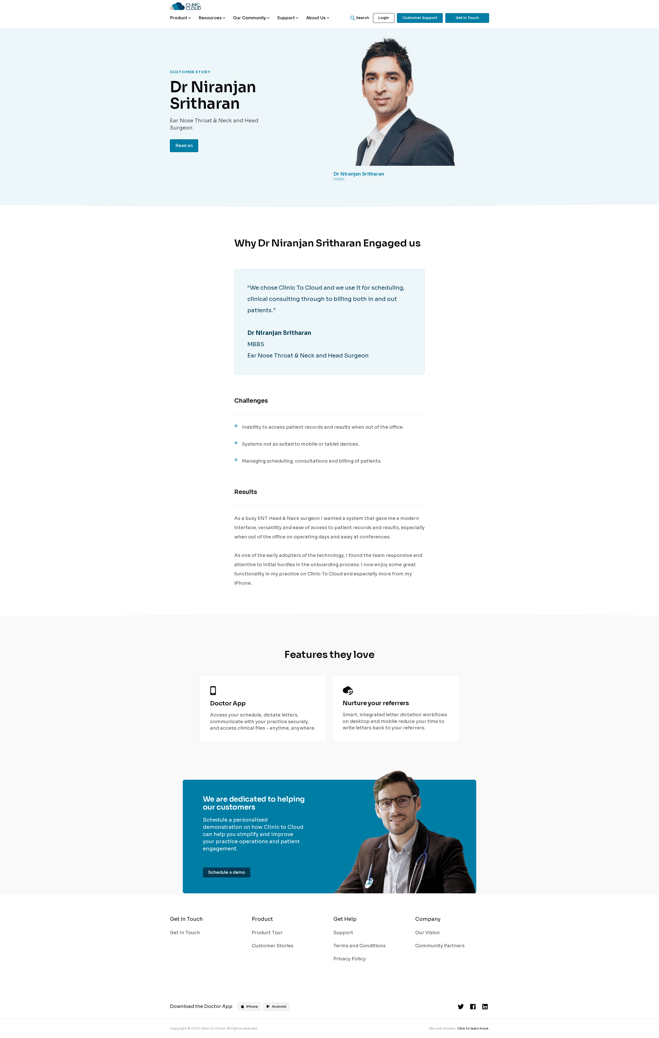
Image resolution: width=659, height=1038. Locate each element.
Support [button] (286, 18)
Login (383, 17)
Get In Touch (467, 17)
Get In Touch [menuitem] (185, 932)
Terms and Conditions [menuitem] (359, 946)
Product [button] (178, 18)
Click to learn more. (473, 1028)
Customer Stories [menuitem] (272, 946)
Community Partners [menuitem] (440, 946)
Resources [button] (210, 18)
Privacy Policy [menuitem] (349, 959)
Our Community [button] (249, 18)
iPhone (252, 1006)
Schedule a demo (226, 872)
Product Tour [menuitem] (267, 932)
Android (279, 1006)
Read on (184, 145)
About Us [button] (316, 18)
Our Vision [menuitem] (427, 932)
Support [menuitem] (343, 932)
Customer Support (419, 17)
